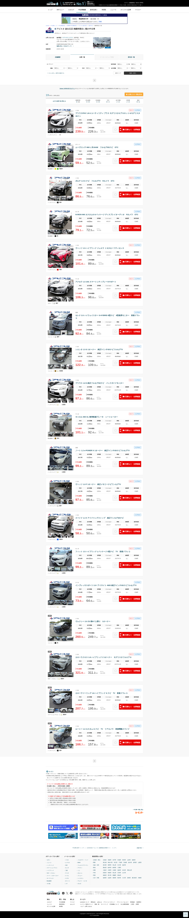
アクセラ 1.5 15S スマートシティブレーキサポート (95, 282)
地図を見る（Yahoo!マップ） (64, 46)
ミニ (79, 870)
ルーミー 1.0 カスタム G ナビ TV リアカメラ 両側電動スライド (102, 729)
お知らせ (99, 902)
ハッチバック (50, 865)
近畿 (94, 870)
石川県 (119, 865)
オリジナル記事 (126, 10)
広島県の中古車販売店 (72, 25)
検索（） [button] (133, 73)
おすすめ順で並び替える (59, 101)
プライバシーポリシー (109, 902)
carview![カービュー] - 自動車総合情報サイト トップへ (102, 847)
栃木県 (130, 862)
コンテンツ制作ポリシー (86, 904)
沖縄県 (139, 877)
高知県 (119, 875)
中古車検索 (82, 10)
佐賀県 (109, 877)
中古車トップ (54, 25)
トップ (50, 10)
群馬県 (135, 862)
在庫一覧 (91, 25)
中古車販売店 (62, 25)
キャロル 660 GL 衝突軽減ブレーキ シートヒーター (96, 417)
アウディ (80, 867)
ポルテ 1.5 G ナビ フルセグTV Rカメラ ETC (94, 181)
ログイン (126, 2)
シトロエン (80, 878)
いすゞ (67, 883)
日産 (66, 865)
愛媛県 (114, 875)
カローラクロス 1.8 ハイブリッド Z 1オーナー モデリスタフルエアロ (103, 657)
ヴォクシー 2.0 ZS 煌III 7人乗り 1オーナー (92, 621)
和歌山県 (129, 870)
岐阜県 (109, 867)
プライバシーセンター (123, 902)
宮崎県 (129, 877)
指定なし (120, 64)
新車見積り (93, 10)
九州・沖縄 (96, 877)
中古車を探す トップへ (79, 847)
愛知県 (105, 867)
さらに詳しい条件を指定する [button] (56, 73)
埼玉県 (115, 862)
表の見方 (51, 771)
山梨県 (139, 862)
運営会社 (93, 902)
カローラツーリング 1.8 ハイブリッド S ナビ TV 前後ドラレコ (101, 693)
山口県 (124, 872)
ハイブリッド (50, 870)
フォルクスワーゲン (83, 865)
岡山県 (114, 872)
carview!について (84, 902)
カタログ (71, 10)
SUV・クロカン (51, 873)
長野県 (109, 865)
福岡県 (105, 877)
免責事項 (138, 902)
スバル (67, 875)
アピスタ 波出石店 (83, 25)
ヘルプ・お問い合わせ (86, 906)
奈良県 (124, 870)
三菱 (66, 870)
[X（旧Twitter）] (67, 893)
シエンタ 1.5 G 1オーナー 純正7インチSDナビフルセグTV (99, 349)
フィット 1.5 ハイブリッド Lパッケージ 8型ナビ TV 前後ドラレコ (102, 552)
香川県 (109, 875)
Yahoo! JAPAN (139, 2)
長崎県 (114, 877)
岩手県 (114, 860)
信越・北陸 (96, 865)
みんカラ (72, 904)
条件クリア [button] (118, 73)
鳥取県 (105, 872)
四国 (94, 875)
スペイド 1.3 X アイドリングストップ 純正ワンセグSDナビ (99, 518)
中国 (94, 872)
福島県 (133, 860)
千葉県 (120, 862)
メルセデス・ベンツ (83, 860)
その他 (48, 883)
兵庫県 (109, 870)
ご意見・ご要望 (134, 904)
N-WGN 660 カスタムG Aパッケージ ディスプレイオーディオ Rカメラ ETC (106, 215)
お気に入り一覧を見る (135, 94)
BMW (79, 862)
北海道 (105, 860)
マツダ (67, 873)
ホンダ (67, 867)
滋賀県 (119, 870)
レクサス (67, 862)
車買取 (104, 10)
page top (139, 847)
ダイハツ (67, 881)
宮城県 (119, 860)
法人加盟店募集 (125, 904)
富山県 (114, 865)
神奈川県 (110, 862)
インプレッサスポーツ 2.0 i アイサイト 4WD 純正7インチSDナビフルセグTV (106, 585)
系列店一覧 (131, 57)
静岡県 (114, 867)
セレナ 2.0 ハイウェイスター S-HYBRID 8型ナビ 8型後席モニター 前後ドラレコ (107, 316)
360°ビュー (60, 10)
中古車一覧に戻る (138, 809)
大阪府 (105, 870)
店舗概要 (57, 57)
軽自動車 (49, 881)
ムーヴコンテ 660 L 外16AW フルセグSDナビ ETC (96, 147)
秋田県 (124, 860)
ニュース (113, 10)
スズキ (67, 878)
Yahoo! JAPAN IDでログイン (67, 88)
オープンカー (50, 878)
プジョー (80, 875)
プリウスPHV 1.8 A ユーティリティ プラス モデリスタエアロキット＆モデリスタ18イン (107, 114)
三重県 (119, 867)
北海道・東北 (96, 860)
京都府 (114, 870)
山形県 (129, 860)
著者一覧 (97, 904)
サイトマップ (104, 904)
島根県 (109, 872)
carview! (47, 25)
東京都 (105, 862)
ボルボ (79, 883)
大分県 (124, 877)
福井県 (124, 865)
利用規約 (132, 902)
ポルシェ (80, 873)
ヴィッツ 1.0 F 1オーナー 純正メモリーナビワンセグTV (98, 484)
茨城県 (125, 862)
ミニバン (49, 862)
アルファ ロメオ (82, 881)
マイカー (138, 10)
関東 (94, 862)
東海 (94, 867)
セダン (48, 860)
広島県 (119, 872)
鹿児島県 (134, 877)
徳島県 (105, 875)
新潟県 (105, 865)
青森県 (109, 860)
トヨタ (67, 860)
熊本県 (119, 877)
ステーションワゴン (52, 867)
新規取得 (132, 2)
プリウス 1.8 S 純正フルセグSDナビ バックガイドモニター (99, 383)
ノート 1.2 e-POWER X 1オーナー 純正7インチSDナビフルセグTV (102, 450)
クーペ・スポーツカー (53, 875)
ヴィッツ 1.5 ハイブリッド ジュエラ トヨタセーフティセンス (99, 248)
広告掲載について (114, 904)
